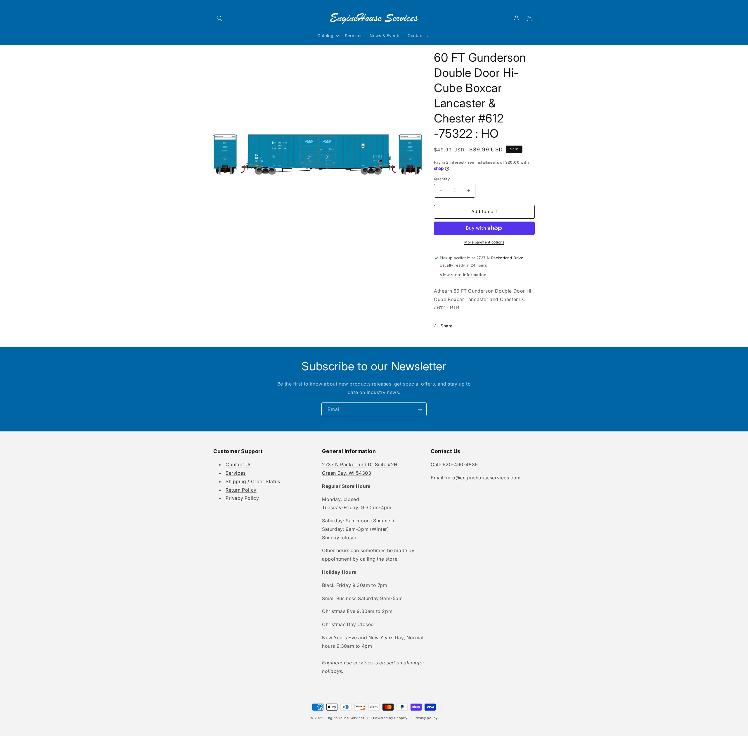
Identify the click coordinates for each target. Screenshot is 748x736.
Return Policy (241, 490)
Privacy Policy (242, 498)
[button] (219, 18)
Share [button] (447, 325)
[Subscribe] (419, 409)
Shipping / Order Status (253, 481)
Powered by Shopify (390, 718)
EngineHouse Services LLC (349, 718)
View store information (463, 274)
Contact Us (239, 464)
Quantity (442, 179)
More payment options (484, 242)
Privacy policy (425, 718)
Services (236, 473)
